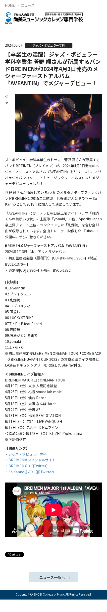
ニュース (28, 5)
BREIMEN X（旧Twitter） (29, 465)
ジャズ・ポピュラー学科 (27, 454)
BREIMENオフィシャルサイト (31, 459)
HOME (10, 5)
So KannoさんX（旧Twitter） (32, 471)
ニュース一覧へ (52, 577)
